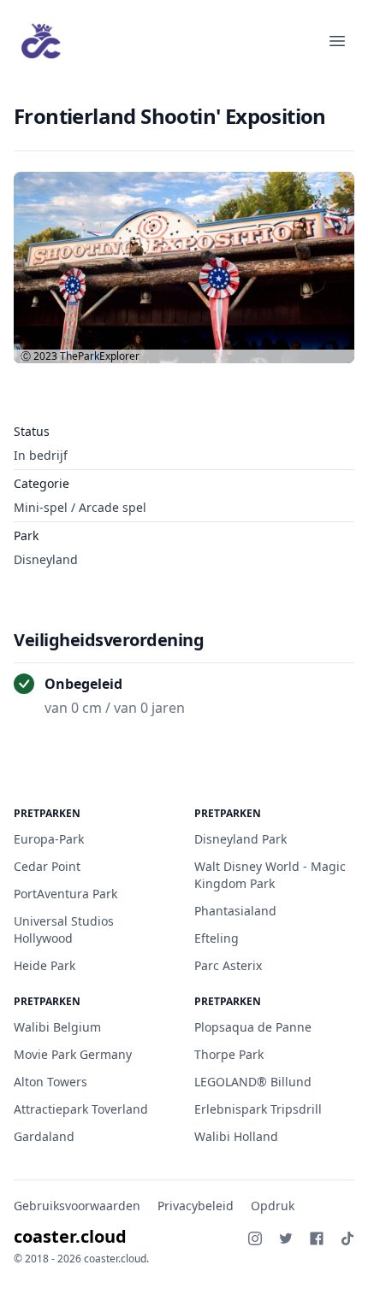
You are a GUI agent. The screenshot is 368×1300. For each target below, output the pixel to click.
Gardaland (44, 1136)
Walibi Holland (236, 1136)
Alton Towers (50, 1082)
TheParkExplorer (99, 356)
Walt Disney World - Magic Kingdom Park (270, 874)
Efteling (216, 938)
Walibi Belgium (57, 1027)
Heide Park (44, 965)
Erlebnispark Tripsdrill (258, 1109)
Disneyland (46, 559)
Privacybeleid (195, 1205)
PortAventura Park (65, 893)
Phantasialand (235, 911)
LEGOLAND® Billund (253, 1082)
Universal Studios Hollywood (64, 929)
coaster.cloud (70, 1236)
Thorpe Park (229, 1054)
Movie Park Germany (73, 1054)
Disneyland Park (240, 839)
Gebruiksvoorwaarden (77, 1205)
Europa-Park (49, 839)
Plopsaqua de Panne (253, 1027)
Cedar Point (47, 866)
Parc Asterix (228, 965)
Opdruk (272, 1205)
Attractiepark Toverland (81, 1109)
